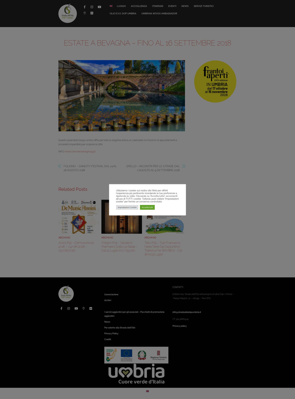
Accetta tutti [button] (147, 207)
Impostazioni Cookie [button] (127, 207)
